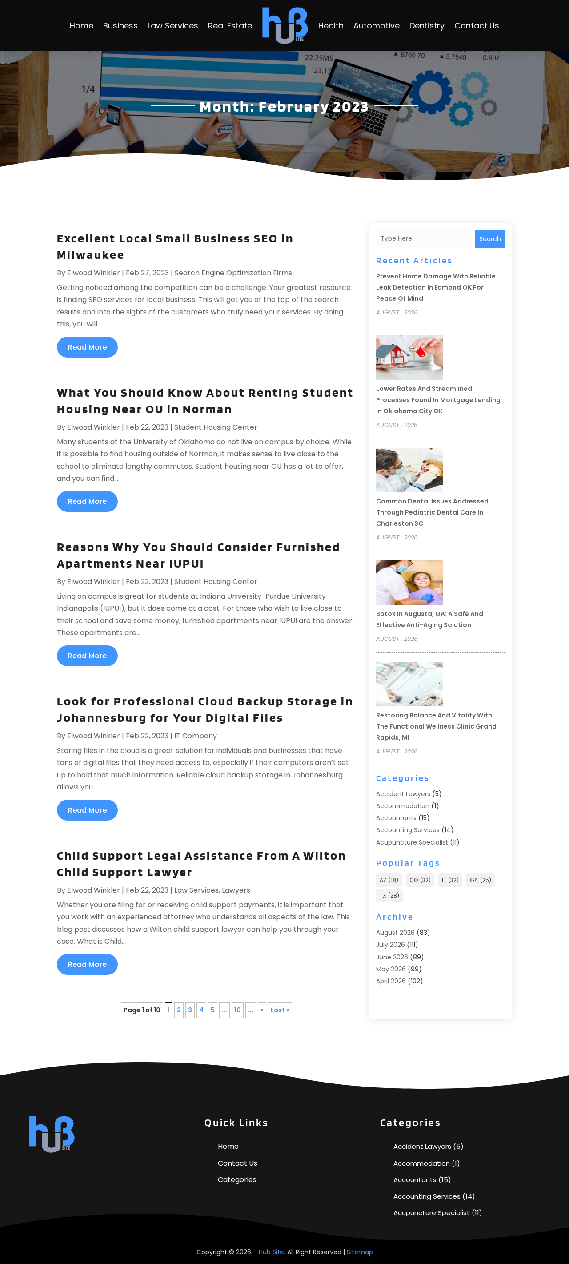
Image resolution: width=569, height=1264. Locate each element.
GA (480, 880)
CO (420, 880)
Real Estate (230, 25)
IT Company (195, 736)
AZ (389, 880)
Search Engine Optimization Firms (233, 273)
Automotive (376, 25)
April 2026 (391, 981)
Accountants (396, 817)
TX (389, 895)
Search (490, 238)
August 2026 (395, 932)
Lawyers (236, 890)
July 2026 (390, 944)
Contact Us (476, 25)
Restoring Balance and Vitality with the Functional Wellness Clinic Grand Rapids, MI (436, 726)
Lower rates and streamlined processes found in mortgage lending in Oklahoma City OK (438, 399)
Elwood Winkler (93, 273)
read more (87, 347)
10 (237, 1010)
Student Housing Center (215, 427)
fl (450, 880)
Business (120, 25)
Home (81, 25)
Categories (237, 1180)
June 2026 (392, 957)
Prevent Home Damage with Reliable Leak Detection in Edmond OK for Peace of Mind (436, 287)
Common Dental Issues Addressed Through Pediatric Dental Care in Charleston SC (432, 512)
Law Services (173, 25)
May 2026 (391, 969)
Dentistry (427, 25)
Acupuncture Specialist (412, 842)
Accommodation (402, 805)
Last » (280, 1010)
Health (331, 25)
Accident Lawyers (403, 793)
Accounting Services (408, 829)
